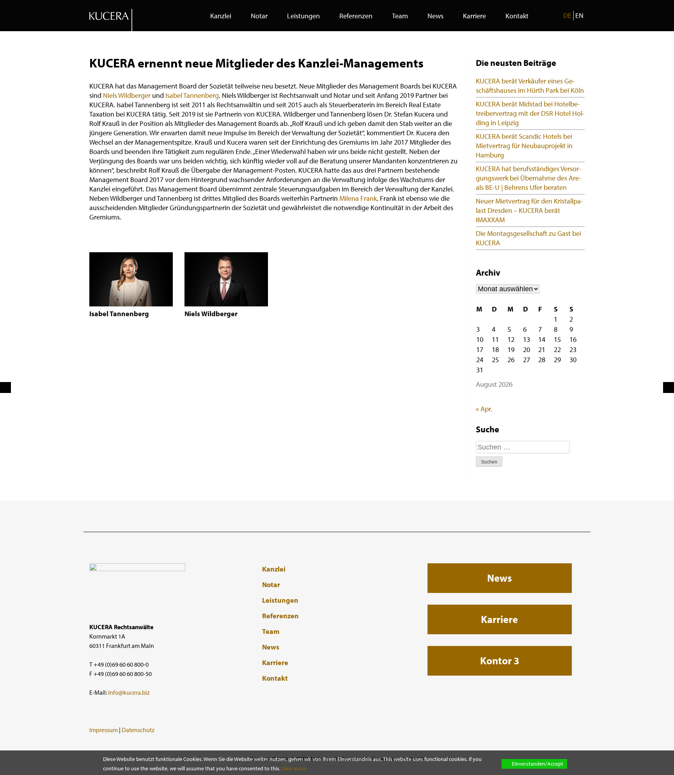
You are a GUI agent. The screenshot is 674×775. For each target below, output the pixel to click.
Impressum (103, 730)
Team (400, 15)
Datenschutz (138, 730)
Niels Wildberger (127, 95)
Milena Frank (358, 198)
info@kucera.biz (129, 692)
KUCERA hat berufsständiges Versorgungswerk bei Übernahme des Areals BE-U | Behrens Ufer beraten (528, 178)
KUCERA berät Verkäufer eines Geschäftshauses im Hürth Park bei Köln (530, 85)
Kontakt (517, 15)
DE (567, 15)
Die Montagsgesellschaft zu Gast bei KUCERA (528, 238)
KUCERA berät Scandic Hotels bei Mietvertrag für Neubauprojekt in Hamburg (524, 145)
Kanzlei (220, 15)
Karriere (474, 15)
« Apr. (484, 408)
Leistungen (303, 15)
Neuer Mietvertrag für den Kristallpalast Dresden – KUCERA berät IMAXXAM (529, 210)
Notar (259, 15)
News (435, 15)
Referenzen (355, 15)
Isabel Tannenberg (192, 95)
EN (579, 15)
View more (293, 768)
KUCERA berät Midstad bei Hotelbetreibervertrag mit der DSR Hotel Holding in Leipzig (530, 113)
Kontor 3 (499, 660)
